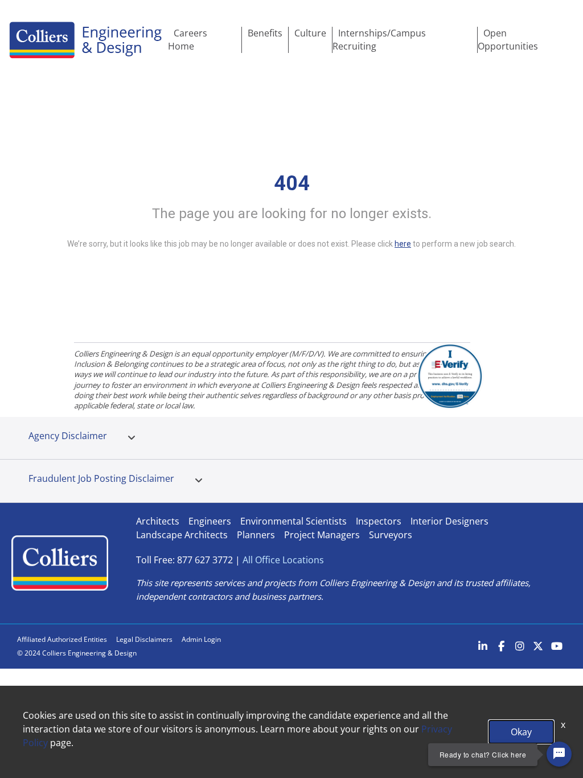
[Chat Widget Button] (559, 754)
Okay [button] (521, 732)
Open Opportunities (508, 39)
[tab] (131, 438)
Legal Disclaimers (144, 639)
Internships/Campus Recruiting (379, 39)
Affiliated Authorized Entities (62, 639)
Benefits (265, 33)
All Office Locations (283, 560)
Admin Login (201, 639)
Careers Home (187, 39)
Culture (310, 33)
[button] (131, 438)
